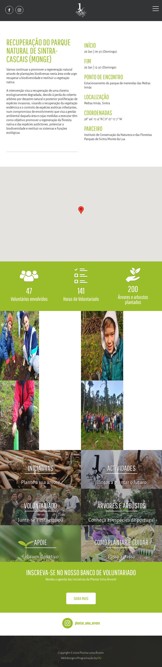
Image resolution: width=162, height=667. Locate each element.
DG (99, 658)
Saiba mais (81, 598)
